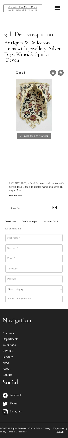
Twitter (13, 403)
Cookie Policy (35, 428)
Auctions (8, 333)
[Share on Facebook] (26, 208)
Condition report (30, 221)
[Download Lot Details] (53, 73)
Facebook (15, 395)
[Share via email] (55, 208)
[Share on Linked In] (40, 208)
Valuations (9, 345)
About (6, 368)
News (6, 362)
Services (8, 357)
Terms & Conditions (17, 431)
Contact (7, 374)
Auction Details (51, 221)
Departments (10, 339)
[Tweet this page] (33, 208)
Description (10, 221)
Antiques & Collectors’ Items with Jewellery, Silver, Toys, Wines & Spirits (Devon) (33, 51)
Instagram (15, 411)
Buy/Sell (8, 350)
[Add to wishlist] (61, 73)
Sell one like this (13, 228)
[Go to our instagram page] (47, 208)
